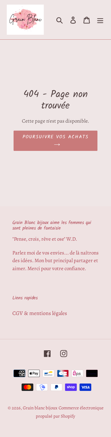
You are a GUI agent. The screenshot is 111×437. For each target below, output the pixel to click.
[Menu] (100, 19)
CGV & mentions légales (39, 313)
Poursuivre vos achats (56, 137)
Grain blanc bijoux (40, 408)
